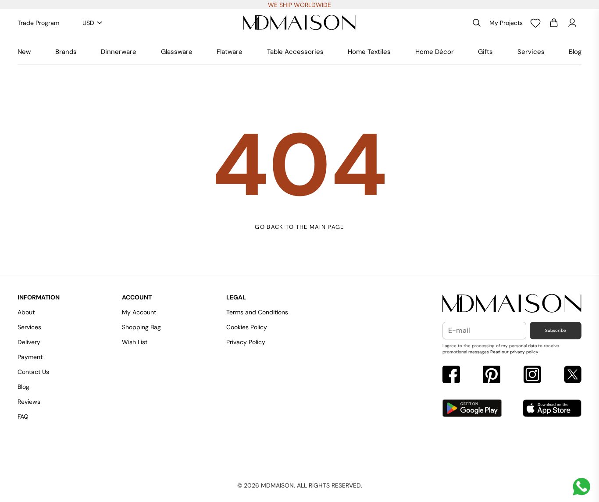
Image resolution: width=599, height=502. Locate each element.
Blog (575, 51)
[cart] (554, 23)
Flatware (229, 51)
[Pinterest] (491, 375)
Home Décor (434, 51)
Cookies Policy (246, 327)
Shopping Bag (141, 327)
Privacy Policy (245, 342)
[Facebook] (451, 375)
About (26, 312)
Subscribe (555, 330)
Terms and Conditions (257, 312)
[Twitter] (572, 375)
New (24, 51)
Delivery (29, 342)
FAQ (23, 416)
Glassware (177, 51)
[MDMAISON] (299, 23)
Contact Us (33, 372)
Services (531, 51)
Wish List (134, 342)
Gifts (485, 51)
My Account (139, 312)
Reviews (29, 402)
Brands (66, 51)
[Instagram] (532, 375)
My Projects (506, 23)
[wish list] (535, 23)
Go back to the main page (299, 227)
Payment (30, 357)
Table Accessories (295, 51)
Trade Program (38, 23)
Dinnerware (118, 51)
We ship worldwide (299, 5)
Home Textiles (369, 51)
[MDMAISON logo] (512, 304)
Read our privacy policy (514, 352)
